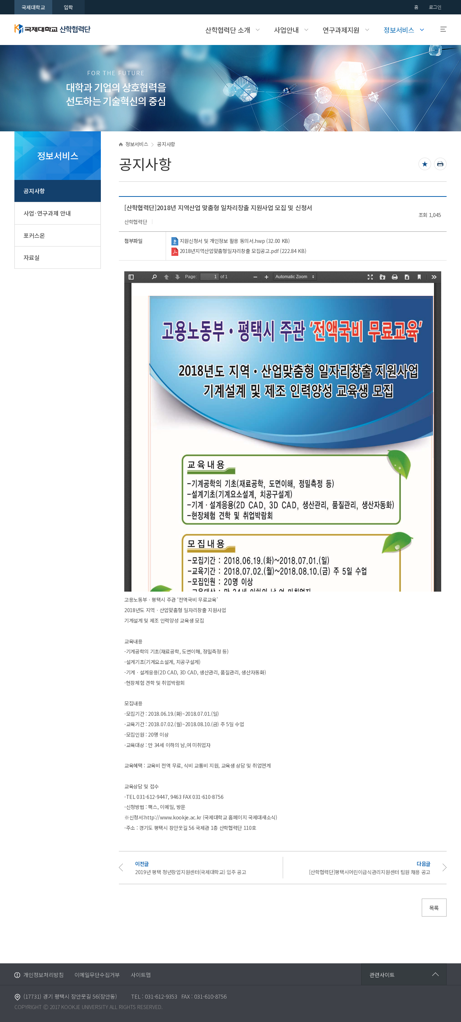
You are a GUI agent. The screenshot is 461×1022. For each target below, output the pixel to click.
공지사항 (34, 190)
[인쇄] (440, 164)
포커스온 (34, 235)
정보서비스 (136, 144)
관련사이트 (382, 974)
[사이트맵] (440, 29)
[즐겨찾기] (425, 164)
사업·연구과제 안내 (47, 213)
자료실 (31, 257)
